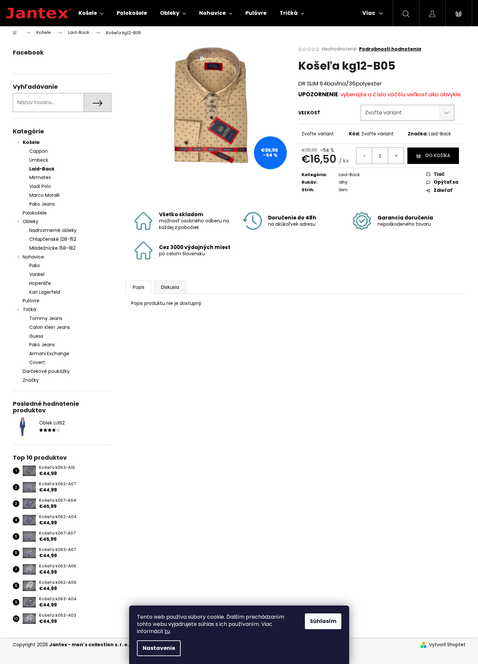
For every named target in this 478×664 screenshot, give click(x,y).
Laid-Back (42, 169)
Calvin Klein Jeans (49, 327)
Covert (37, 362)
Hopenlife (40, 283)
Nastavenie (159, 648)
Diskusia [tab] (170, 287)
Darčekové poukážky (46, 371)
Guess (36, 336)
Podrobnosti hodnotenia (390, 49)
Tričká (29, 309)
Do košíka (437, 155)
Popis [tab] (139, 287)
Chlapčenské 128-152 (52, 239)
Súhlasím (323, 621)
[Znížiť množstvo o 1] (364, 156)
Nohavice (33, 257)
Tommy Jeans (45, 318)
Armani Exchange (49, 353)
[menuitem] (91, 13)
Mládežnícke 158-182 (52, 248)
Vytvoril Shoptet (447, 645)
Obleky (30, 221)
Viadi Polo (40, 186)
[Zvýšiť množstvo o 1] (396, 156)
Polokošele (35, 213)
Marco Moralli (44, 195)
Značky (31, 380)
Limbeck (38, 160)
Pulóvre (31, 300)
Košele (31, 142)
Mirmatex (40, 177)
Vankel (36, 274)
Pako (34, 265)
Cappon (38, 151)
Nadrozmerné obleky (53, 230)
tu (167, 631)
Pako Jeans (42, 204)
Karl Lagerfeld (44, 292)
